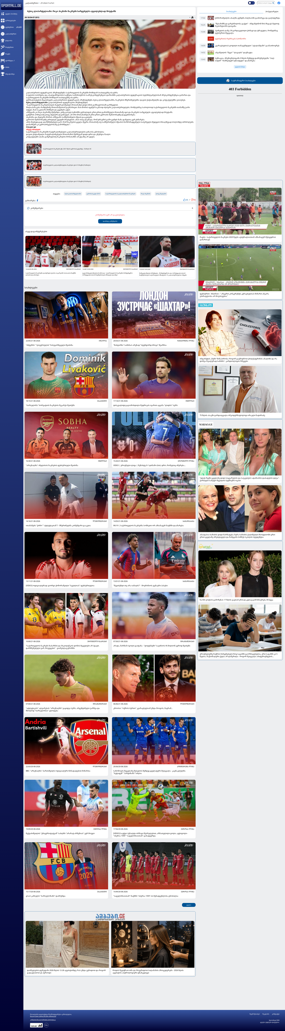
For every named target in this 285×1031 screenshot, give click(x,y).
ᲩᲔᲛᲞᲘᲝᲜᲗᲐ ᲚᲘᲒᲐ (185, 341)
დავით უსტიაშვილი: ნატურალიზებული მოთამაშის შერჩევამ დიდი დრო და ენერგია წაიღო (68, 134)
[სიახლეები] (110, 917)
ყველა (188, 905)
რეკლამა (265, 1014)
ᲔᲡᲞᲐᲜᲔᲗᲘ (102, 401)
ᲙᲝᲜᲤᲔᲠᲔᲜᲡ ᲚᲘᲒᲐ (185, 766)
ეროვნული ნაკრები (47, 3)
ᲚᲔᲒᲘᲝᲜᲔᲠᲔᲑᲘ (100, 521)
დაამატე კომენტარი (110, 221)
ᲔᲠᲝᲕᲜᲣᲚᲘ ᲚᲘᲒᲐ (186, 461)
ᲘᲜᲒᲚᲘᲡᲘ (190, 401)
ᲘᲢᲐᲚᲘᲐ (103, 341)
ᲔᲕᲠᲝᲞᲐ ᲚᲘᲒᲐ (100, 829)
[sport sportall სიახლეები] (279, 3)
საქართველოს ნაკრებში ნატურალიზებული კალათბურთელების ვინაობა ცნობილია (65, 132)
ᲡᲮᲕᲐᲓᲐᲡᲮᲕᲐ (188, 521)
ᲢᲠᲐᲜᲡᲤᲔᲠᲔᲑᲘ (187, 641)
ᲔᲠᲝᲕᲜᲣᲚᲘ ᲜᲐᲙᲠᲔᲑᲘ (97, 641)
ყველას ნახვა (240, 67)
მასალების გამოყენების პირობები (43, 1016)
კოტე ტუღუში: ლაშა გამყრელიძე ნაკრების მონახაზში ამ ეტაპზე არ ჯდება (60, 136)
